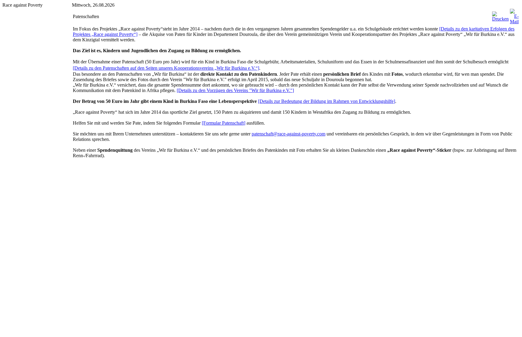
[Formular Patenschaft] (223, 123)
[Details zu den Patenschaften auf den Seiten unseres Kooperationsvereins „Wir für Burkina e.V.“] (166, 68)
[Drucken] (500, 18)
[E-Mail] (514, 21)
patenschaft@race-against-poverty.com (288, 133)
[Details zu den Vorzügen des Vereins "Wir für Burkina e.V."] (235, 90)
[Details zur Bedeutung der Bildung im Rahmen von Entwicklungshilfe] (326, 101)
